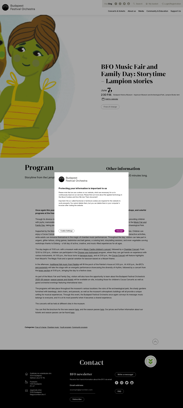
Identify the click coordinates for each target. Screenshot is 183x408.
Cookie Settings (66, 231)
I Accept (119, 231)
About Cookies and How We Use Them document (79, 197)
